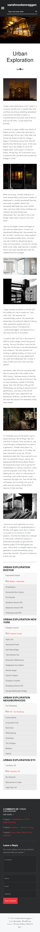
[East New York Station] (20, 419)
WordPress (26, 921)
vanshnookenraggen (23, 918)
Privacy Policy (19, 924)
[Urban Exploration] (20, 18)
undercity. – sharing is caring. (22, 827)
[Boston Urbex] (20, 176)
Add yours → (8, 814)
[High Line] (20, 506)
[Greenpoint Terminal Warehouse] (20, 291)
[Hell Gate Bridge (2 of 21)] (20, 89)
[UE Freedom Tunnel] (14, 633)
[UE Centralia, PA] (13, 771)
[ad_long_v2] (20, 266)
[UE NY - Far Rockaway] (15, 711)
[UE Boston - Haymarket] (15, 581)
